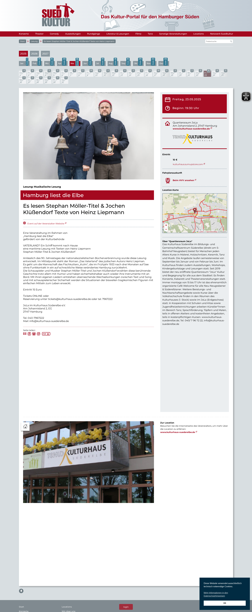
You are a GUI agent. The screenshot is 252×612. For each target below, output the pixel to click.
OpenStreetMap (211, 232)
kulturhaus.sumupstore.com (188, 164)
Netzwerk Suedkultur (221, 34)
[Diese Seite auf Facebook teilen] (29, 334)
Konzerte (24, 34)
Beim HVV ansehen (183, 180)
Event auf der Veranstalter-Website (45, 223)
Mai (74, 63)
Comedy (54, 34)
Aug (112, 63)
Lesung (34, 41)
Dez (163, 63)
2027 (45, 53)
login (126, 607)
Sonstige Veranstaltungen (173, 34)
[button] (194, 210)
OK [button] (224, 603)
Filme (138, 34)
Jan (24, 63)
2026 (34, 53)
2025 (23, 53)
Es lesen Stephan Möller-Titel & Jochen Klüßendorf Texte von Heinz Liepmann (79, 41)
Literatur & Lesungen (117, 34)
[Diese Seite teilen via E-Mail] (24, 334)
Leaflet (200, 232)
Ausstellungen (73, 34)
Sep (125, 63)
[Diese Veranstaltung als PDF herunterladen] (46, 334)
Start (22, 41)
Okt (138, 63)
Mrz (49, 63)
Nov (150, 63)
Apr (62, 63)
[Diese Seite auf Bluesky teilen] (34, 334)
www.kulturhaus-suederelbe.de (191, 128)
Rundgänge (93, 34)
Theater (39, 34)
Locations (198, 34)
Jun (87, 63)
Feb (36, 63)
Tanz (150, 34)
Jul (100, 63)
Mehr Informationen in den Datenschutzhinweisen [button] (216, 594)
